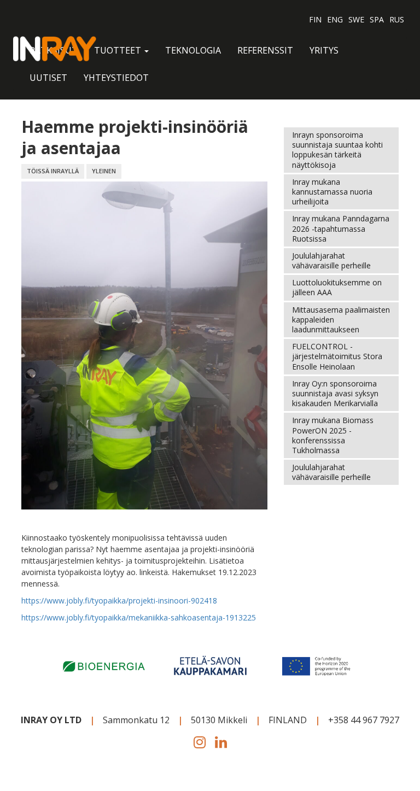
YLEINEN (104, 171)
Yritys (324, 50)
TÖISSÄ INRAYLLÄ (53, 171)
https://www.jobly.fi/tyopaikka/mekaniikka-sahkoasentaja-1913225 (138, 617)
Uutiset (48, 78)
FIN (315, 19)
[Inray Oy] (54, 48)
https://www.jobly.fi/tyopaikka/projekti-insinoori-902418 (119, 600)
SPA (377, 19)
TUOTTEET (118, 50)
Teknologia (193, 50)
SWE (356, 19)
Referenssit (265, 50)
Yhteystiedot (116, 78)
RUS (396, 19)
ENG (335, 19)
